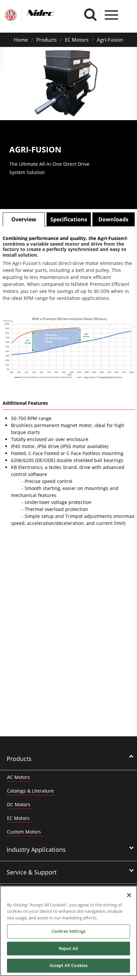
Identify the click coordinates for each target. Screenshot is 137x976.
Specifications (68, 219)
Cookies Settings (68, 931)
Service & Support (32, 872)
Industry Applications (36, 850)
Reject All (68, 948)
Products (46, 39)
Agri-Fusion (110, 39)
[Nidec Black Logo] (53, 12)
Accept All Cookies (68, 965)
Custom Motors (24, 832)
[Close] (129, 895)
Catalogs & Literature (30, 791)
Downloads (113, 219)
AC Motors (18, 777)
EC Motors (76, 39)
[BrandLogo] (11, 16)
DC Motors (18, 804)
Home (21, 39)
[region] (68, 931)
